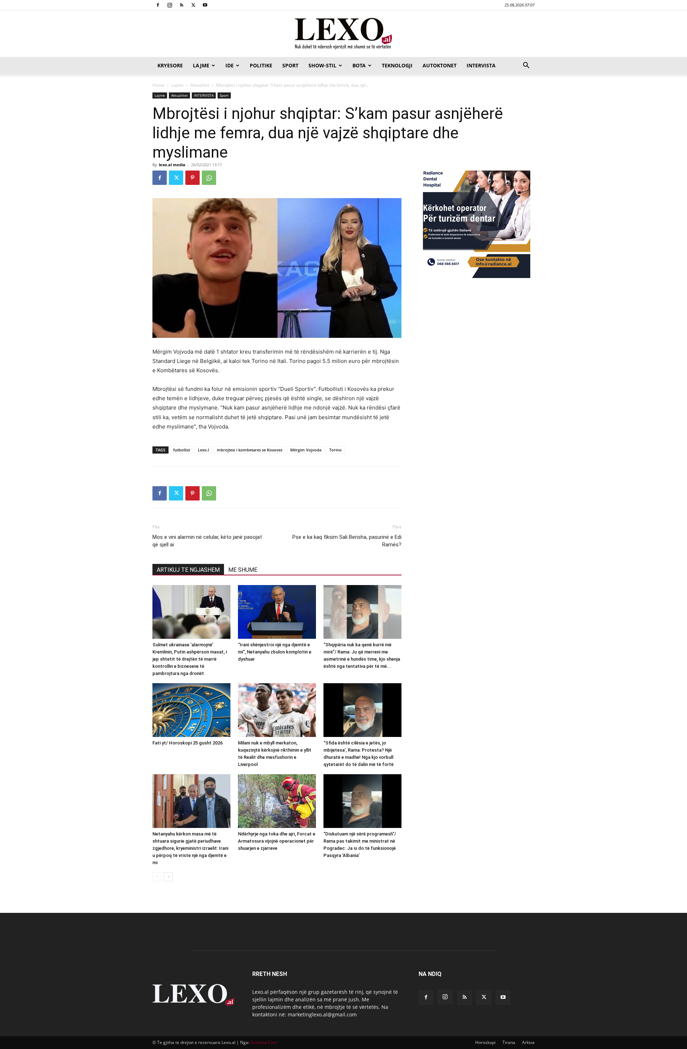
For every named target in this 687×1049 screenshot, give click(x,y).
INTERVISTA (481, 65)
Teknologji (397, 65)
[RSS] (181, 5)
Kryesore (170, 65)
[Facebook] (157, 5)
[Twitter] (193, 5)
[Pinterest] (192, 178)
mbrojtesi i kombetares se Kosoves (249, 449)
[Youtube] (205, 5)
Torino (335, 449)
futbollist (181, 449)
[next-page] (168, 876)
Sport (290, 65)
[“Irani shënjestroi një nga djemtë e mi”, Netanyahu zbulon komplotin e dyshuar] (277, 612)
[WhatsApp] (209, 178)
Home (158, 85)
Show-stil (322, 65)
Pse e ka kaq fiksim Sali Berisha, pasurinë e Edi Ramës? (346, 541)
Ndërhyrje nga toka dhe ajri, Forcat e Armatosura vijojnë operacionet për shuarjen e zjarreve (276, 841)
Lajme (201, 65)
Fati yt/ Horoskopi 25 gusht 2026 (187, 743)
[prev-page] (156, 876)
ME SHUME (242, 569)
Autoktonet (440, 65)
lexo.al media (172, 164)
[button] (526, 66)
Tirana (508, 1042)
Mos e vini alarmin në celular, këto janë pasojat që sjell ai (207, 541)
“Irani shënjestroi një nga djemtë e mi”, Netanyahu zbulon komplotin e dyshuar (274, 652)
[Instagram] (169, 5)
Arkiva (528, 1042)
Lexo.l (203, 449)
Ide (229, 65)
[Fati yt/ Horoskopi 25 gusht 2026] (191, 710)
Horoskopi (485, 1042)
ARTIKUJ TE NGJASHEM (188, 569)
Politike (261, 65)
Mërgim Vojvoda (305, 449)
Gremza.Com (263, 1042)
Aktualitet (199, 85)
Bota (359, 65)
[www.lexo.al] (343, 34)
